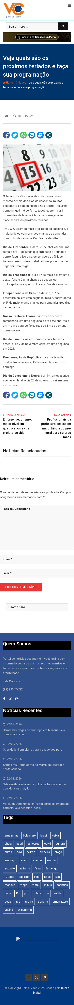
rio (47, 893)
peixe (8, 893)
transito (43, 901)
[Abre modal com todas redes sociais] (48, 135)
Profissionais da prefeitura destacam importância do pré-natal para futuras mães (56, 428)
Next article (61, 415)
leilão (47, 876)
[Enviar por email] (31, 135)
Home (10, 82)
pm (26, 893)
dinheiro (45, 852)
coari (19, 843)
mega (23, 885)
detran (31, 852)
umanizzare (60, 901)
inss (36, 876)
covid (47, 843)
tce (18, 901)
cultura (60, 843)
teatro (29, 901)
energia (37, 860)
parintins (62, 885)
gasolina (24, 876)
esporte (10, 868)
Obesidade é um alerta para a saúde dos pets (32, 749)
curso (8, 852)
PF (17, 893)
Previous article (15, 415)
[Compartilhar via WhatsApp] (23, 135)
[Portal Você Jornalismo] (7, 116)
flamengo (51, 868)
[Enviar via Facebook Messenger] (40, 135)
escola (51, 860)
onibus (47, 885)
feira (38, 868)
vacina (9, 909)
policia (37, 893)
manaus (10, 885)
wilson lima (25, 909)
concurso (33, 843)
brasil (43, 835)
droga (58, 852)
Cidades (21, 82)
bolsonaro (29, 835)
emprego (10, 860)
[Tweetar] (14, 135)
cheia (8, 843)
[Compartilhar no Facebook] (6, 135)
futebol (9, 876)
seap (8, 901)
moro (35, 885)
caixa (55, 835)
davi (19, 852)
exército (25, 868)
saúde (58, 893)
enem (24, 860)
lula (57, 876)
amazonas (11, 835)
